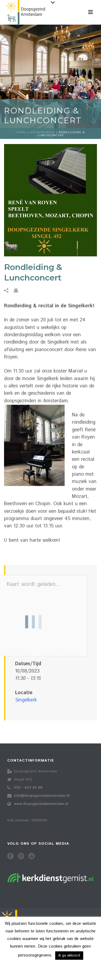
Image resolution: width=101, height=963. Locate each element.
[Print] (18, 290)
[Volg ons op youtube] (31, 856)
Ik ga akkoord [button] (69, 955)
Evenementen (42, 132)
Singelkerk (26, 700)
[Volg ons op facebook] (10, 856)
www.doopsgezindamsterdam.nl (41, 803)
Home (21, 132)
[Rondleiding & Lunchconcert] (50, 200)
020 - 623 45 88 (28, 787)
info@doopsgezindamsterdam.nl (41, 795)
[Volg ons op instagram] (21, 856)
